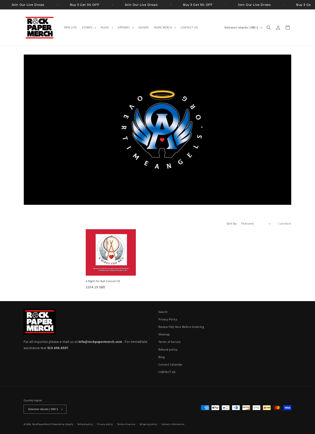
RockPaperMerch (41, 424)
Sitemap (164, 334)
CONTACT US (167, 372)
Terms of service (126, 424)
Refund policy (167, 349)
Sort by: (232, 223)
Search (163, 312)
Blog (161, 357)
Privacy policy (105, 424)
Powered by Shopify (62, 424)
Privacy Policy (167, 319)
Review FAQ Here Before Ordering (181, 327)
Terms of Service (169, 342)
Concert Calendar (170, 364)
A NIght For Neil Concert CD (103, 281)
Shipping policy (148, 424)
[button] (88, 27)
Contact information (172, 424)
